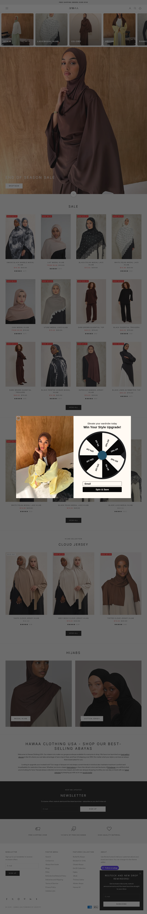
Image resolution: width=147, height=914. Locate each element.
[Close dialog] (18, 418)
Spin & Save (102, 489)
